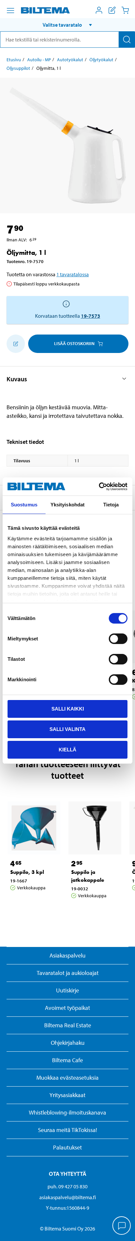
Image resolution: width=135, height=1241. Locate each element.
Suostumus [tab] (24, 504)
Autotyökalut (70, 60)
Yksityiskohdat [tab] (67, 504)
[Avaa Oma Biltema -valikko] (99, 10)
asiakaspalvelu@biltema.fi (67, 1197)
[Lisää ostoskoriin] (16, 344)
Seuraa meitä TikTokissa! (67, 1130)
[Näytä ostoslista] (112, 10)
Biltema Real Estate (67, 1025)
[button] (67, 24)
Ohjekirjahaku (68, 1042)
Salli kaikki (67, 709)
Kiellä (67, 749)
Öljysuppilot (18, 68)
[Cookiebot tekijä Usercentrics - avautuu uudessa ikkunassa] (98, 486)
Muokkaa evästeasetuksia (67, 1077)
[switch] (118, 639)
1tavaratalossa (72, 274)
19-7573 (90, 315)
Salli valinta (67, 729)
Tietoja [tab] (111, 504)
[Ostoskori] (125, 10)
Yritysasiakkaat (67, 1095)
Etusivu (14, 60)
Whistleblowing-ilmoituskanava (67, 1112)
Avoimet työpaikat (67, 1008)
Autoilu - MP (39, 60)
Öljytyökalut (101, 60)
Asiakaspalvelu (67, 955)
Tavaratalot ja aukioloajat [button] (68, 973)
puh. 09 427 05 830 (67, 1186)
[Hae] (127, 39)
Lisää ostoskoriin (74, 343)
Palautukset (67, 1147)
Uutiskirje (67, 990)
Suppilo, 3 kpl (27, 872)
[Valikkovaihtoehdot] (10, 10)
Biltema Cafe (67, 1060)
